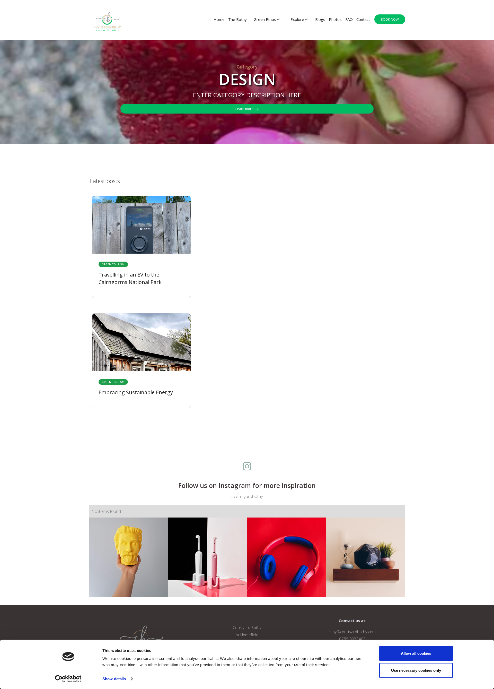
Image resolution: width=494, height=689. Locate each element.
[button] (267, 19)
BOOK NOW (390, 19)
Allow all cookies (416, 653)
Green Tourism (113, 264)
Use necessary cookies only (416, 670)
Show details (114, 679)
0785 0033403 (352, 638)
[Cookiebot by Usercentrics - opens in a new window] (68, 679)
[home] (108, 19)
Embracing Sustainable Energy (136, 392)
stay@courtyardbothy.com (352, 631)
